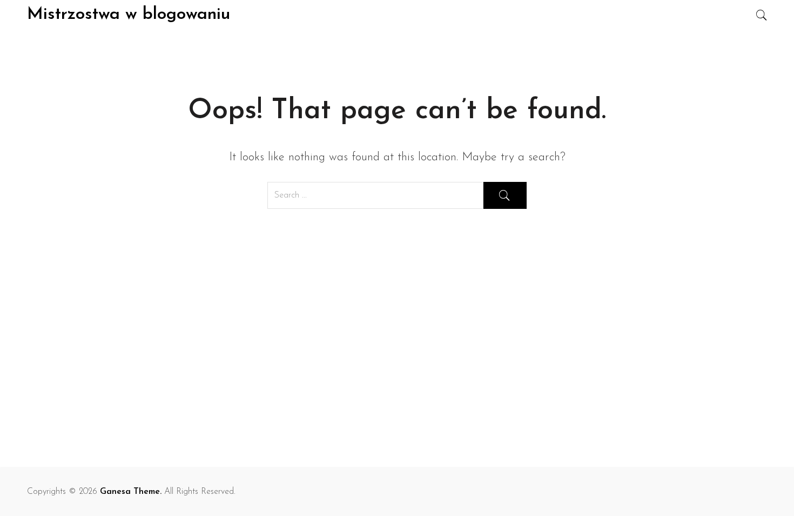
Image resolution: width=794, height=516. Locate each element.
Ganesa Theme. (130, 491)
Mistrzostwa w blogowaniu (128, 14)
